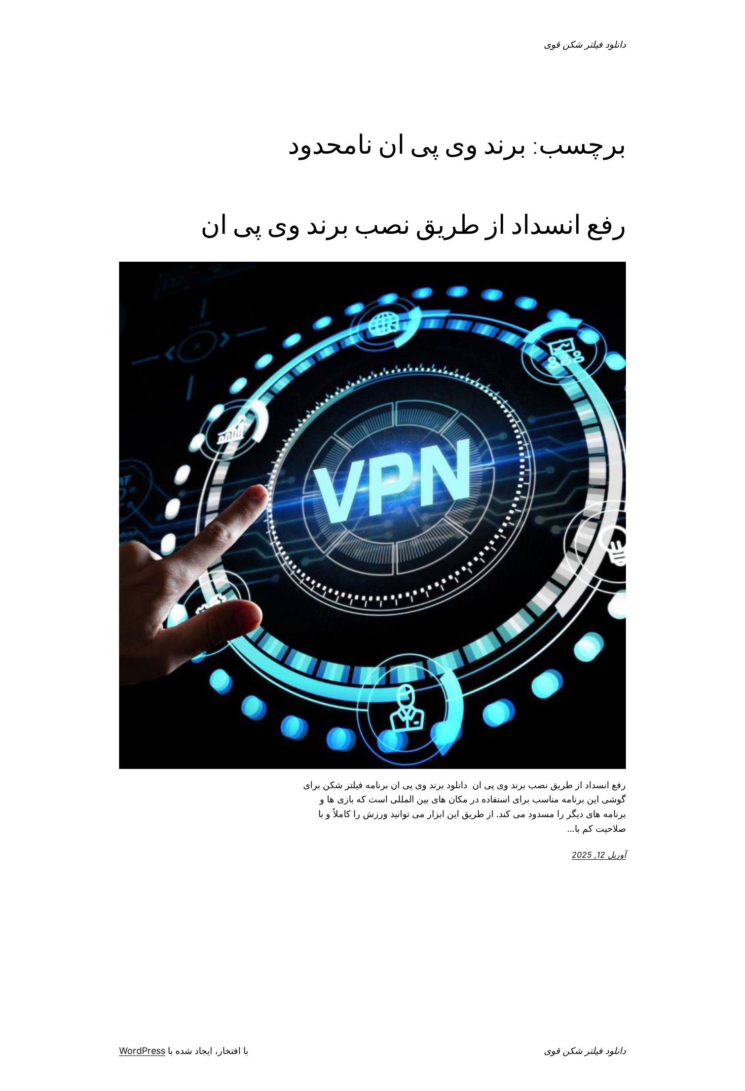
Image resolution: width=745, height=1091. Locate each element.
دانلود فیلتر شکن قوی (585, 44)
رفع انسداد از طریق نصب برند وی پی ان (413, 224)
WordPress (142, 1050)
